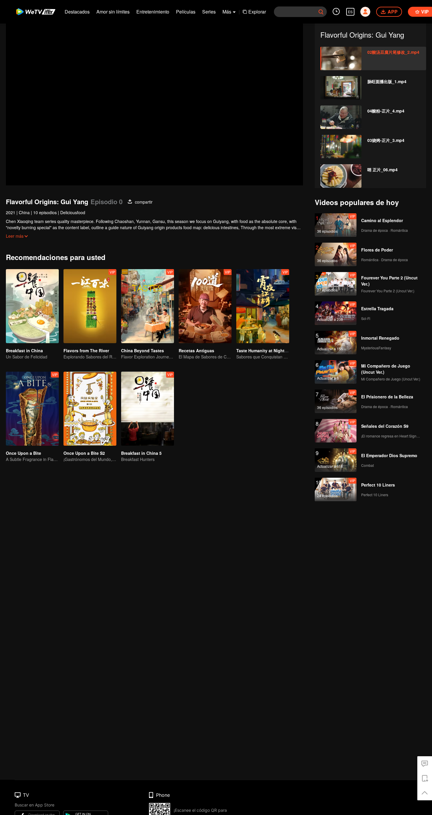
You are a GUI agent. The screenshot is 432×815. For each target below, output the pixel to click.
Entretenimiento (152, 11)
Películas (185, 11)
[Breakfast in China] (32, 306)
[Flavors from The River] (89, 306)
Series (209, 11)
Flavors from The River (86, 350)
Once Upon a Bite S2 (84, 453)
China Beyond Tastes (142, 350)
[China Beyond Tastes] (147, 306)
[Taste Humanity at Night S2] (262, 306)
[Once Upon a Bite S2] (89, 409)
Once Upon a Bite (23, 453)
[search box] (320, 11)
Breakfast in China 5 (141, 453)
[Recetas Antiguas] (205, 306)
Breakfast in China (24, 350)
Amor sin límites (113, 11)
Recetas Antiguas (196, 350)
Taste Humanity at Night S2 (263, 350)
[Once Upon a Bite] (32, 409)
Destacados (77, 11)
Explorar (257, 11)
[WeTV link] (36, 11)
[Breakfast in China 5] (147, 409)
